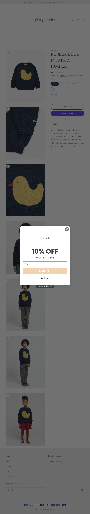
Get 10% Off (45, 270)
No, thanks (45, 278)
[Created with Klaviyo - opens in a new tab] (45, 286)
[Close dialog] (67, 229)
